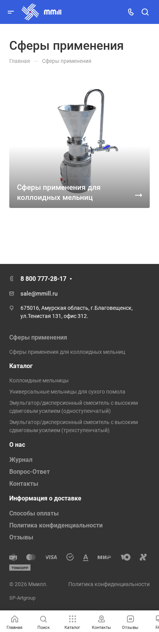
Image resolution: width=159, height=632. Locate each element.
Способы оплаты (34, 513)
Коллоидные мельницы (39, 380)
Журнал (20, 459)
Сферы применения (38, 337)
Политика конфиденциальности (56, 525)
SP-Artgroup (22, 598)
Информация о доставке (45, 498)
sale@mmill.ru (39, 293)
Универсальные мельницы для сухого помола (67, 392)
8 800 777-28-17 (43, 278)
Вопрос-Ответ (29, 471)
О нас (17, 444)
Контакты (23, 483)
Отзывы (21, 537)
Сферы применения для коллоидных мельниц (67, 352)
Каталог (21, 366)
